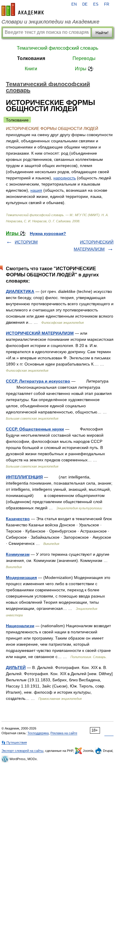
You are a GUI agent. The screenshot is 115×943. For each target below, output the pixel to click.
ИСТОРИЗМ (26, 242)
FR (106, 4)
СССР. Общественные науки (35, 429)
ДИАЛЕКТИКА (20, 291)
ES (95, 4)
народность (64, 178)
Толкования (31, 58)
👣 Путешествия (14, 742)
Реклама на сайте (63, 733)
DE (85, 4)
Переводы (84, 58)
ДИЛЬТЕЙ (16, 667)
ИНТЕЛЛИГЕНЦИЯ (24, 477)
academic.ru (22, 9)
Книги (31, 68)
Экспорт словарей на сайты (22, 750)
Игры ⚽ (84, 68)
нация (36, 190)
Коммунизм (17, 554)
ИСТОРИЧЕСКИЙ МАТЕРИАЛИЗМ (40, 333)
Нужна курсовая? (48, 233)
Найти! (102, 32)
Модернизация (21, 577)
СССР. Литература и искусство (38, 381)
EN (74, 4)
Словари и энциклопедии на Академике (50, 22)
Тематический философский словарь (57, 48)
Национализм (20, 625)
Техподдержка (38, 733)
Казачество (18, 518)
